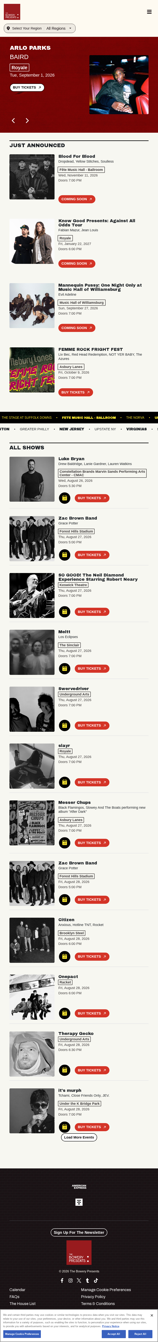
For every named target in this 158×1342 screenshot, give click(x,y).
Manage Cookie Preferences (22, 1334)
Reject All (140, 1334)
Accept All (114, 1334)
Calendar (17, 1290)
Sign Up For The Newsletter (79, 1232)
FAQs (14, 1297)
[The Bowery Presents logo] (12, 12)
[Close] (152, 1315)
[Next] (27, 120)
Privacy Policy (93, 1297)
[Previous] (13, 120)
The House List (22, 1303)
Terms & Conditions (98, 1303)
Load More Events (79, 1137)
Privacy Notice (110, 1326)
